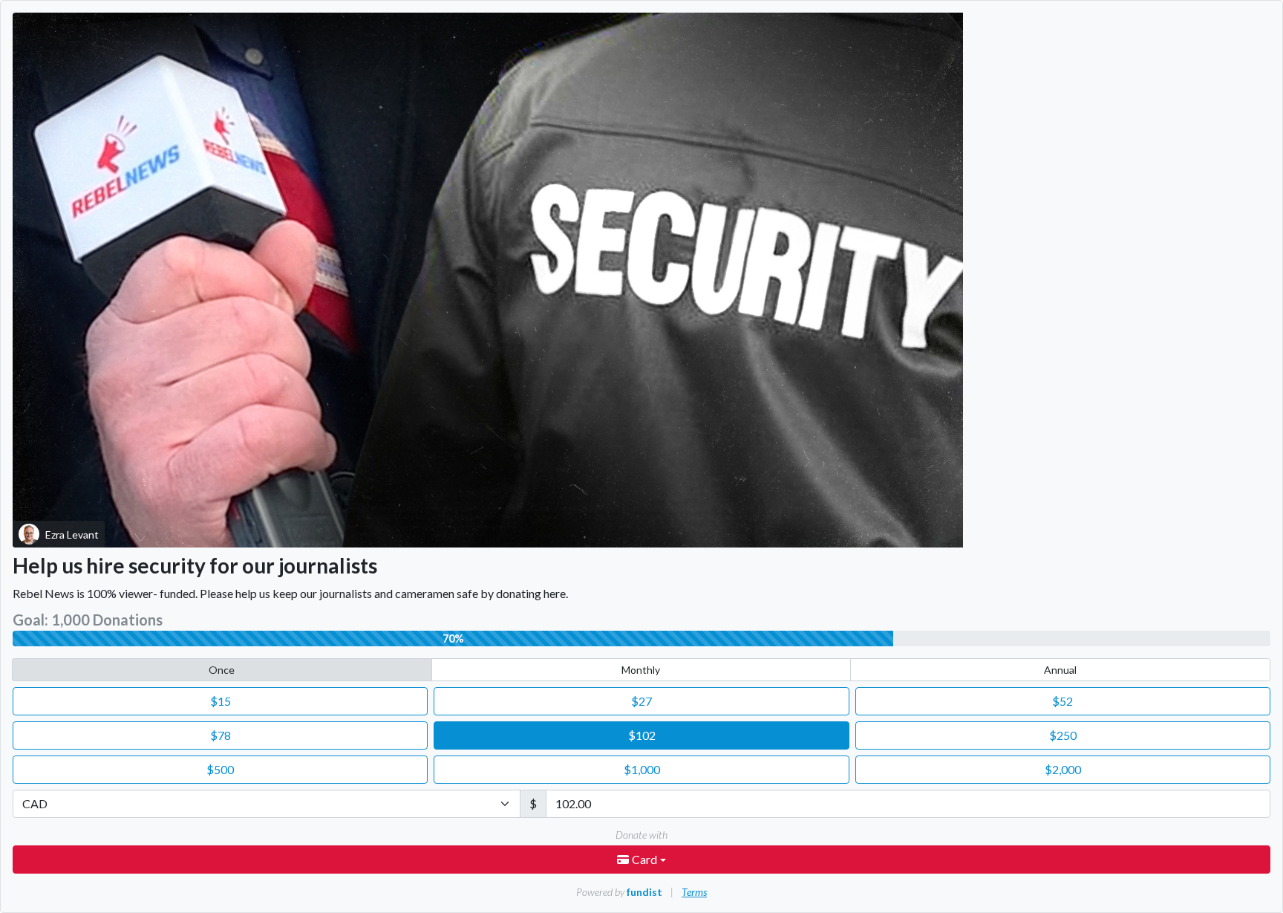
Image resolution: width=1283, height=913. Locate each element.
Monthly (640, 669)
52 (1062, 701)
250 (1063, 735)
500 (220, 769)
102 (642, 735)
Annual (1060, 669)
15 (220, 701)
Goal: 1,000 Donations (88, 619)
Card (645, 859)
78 (220, 735)
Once (222, 669)
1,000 (642, 769)
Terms (694, 892)
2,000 (1063, 769)
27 (641, 701)
